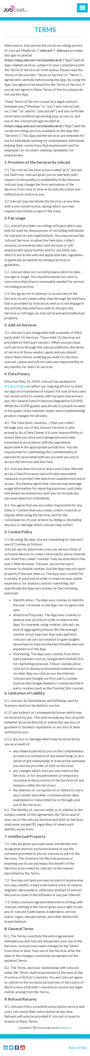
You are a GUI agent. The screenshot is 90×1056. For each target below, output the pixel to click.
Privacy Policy (15, 386)
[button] (82, 7)
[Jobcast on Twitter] (11, 1047)
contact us (65, 1027)
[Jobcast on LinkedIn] (5, 1047)
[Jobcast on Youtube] (22, 1047)
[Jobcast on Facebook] (17, 1047)
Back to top (78, 1047)
